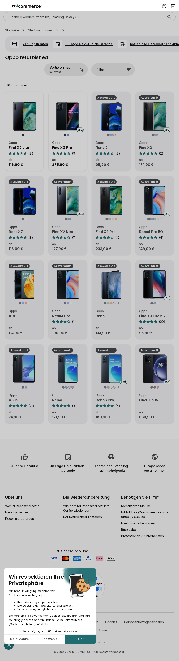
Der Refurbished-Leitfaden (82, 517)
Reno (100, 316)
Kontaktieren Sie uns (136, 506)
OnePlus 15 (148, 400)
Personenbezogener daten (144, 622)
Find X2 (145, 147)
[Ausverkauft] (111, 119)
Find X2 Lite (19, 147)
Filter (100, 69)
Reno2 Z (16, 232)
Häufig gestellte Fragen (138, 523)
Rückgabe (128, 529)
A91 (12, 316)
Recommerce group (19, 518)
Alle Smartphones (40, 30)
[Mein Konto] (164, 6)
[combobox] (83, 16)
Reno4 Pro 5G (151, 232)
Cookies (111, 622)
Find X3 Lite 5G (152, 316)
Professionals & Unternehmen (142, 536)
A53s (13, 400)
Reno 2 (102, 147)
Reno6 (58, 400)
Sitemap (104, 630)
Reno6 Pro (105, 400)
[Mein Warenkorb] (173, 6)
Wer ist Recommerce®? (22, 506)
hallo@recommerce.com (148, 512)
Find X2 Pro (105, 232)
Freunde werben (17, 512)
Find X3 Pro (62, 147)
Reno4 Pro (61, 316)
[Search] (169, 16)
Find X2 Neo (62, 232)
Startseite (12, 30)
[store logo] (27, 6)
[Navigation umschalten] (6, 6)
